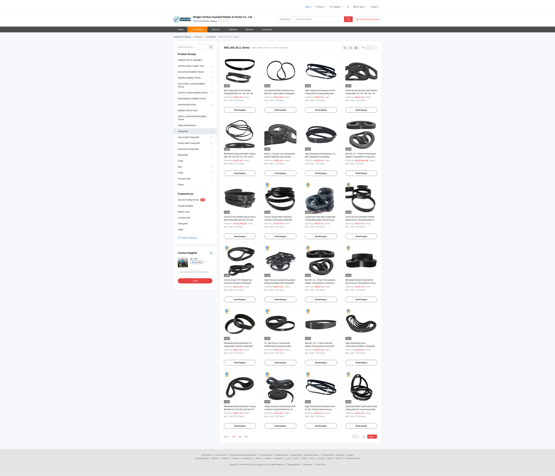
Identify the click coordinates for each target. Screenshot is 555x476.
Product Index (327, 455)
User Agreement (293, 464)
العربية (288, 458)
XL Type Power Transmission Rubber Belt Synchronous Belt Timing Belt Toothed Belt (277, 346)
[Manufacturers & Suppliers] (192, 5)
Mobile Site (340, 455)
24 (234, 437)
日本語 (304, 458)
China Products (221, 455)
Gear (180, 166)
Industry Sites (296, 455)
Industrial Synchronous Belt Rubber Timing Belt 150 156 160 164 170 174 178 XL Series (361, 93)
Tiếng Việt (339, 458)
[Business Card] (211, 253)
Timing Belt (183, 131)
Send (195, 280)
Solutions (233, 29)
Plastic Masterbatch (187, 125)
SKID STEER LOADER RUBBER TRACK (191, 85)
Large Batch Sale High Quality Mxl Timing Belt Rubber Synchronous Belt (320, 219)
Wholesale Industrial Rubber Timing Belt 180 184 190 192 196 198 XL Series (239, 156)
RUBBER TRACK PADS (188, 110)
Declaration (307, 464)
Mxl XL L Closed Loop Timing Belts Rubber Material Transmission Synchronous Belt (279, 156)
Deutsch (268, 458)
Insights (350, 455)
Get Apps (360, 6)
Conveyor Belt (184, 178)
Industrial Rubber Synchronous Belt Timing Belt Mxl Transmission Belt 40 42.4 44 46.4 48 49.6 (361, 409)
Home (180, 29)
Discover (249, 29)
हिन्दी (311, 458)
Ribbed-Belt (183, 155)
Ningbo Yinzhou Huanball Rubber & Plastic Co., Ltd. (222, 16)
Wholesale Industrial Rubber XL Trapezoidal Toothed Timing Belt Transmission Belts (238, 346)
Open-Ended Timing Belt (188, 137)
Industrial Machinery (187, 104)
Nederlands (278, 458)
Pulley (180, 172)
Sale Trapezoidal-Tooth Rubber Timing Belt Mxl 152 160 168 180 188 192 (238, 93)
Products (199, 29)
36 (240, 436)
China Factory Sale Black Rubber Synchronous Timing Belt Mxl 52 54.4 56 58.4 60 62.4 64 (359, 219)
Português (225, 458)
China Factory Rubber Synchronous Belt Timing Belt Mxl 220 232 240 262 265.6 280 (240, 219)
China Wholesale (265, 455)
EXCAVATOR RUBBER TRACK (191, 71)
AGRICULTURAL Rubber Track (191, 66)
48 (246, 436)
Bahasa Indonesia (353, 458)
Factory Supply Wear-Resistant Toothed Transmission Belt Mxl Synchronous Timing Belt (278, 219)
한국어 (296, 458)
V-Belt (180, 160)
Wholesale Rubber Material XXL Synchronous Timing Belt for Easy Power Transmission (360, 283)
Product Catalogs (189, 237)
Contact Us (267, 29)
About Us (216, 29)
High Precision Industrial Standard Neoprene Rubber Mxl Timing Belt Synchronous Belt (279, 283)
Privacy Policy (320, 464)
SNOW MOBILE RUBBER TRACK (192, 98)
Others (181, 184)
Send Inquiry (240, 110)
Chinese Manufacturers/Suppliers (243, 455)
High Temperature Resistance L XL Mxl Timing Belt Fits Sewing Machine (320, 156)
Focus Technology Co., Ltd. (258, 464)
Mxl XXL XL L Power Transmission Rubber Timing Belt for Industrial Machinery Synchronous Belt (320, 283)
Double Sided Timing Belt (189, 143)
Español (214, 458)
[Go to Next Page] (374, 48)
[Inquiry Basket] (348, 6)
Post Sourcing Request (369, 19)
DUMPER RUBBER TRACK (189, 77)
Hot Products (206, 455)
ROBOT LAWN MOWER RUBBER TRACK (192, 118)
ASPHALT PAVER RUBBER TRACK (193, 92)
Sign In (308, 6)
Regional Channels (311, 455)
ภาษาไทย (320, 458)
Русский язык (247, 458)
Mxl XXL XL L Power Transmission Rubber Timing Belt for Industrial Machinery (360, 156)
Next (371, 436)
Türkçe (329, 458)
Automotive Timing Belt (188, 149)
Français (235, 458)
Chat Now (198, 262)
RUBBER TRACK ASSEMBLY (190, 60)
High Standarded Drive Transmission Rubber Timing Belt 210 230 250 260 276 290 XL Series (361, 346)
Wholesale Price (281, 455)
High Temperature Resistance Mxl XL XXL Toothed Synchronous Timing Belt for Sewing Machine (320, 409)
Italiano (259, 458)
